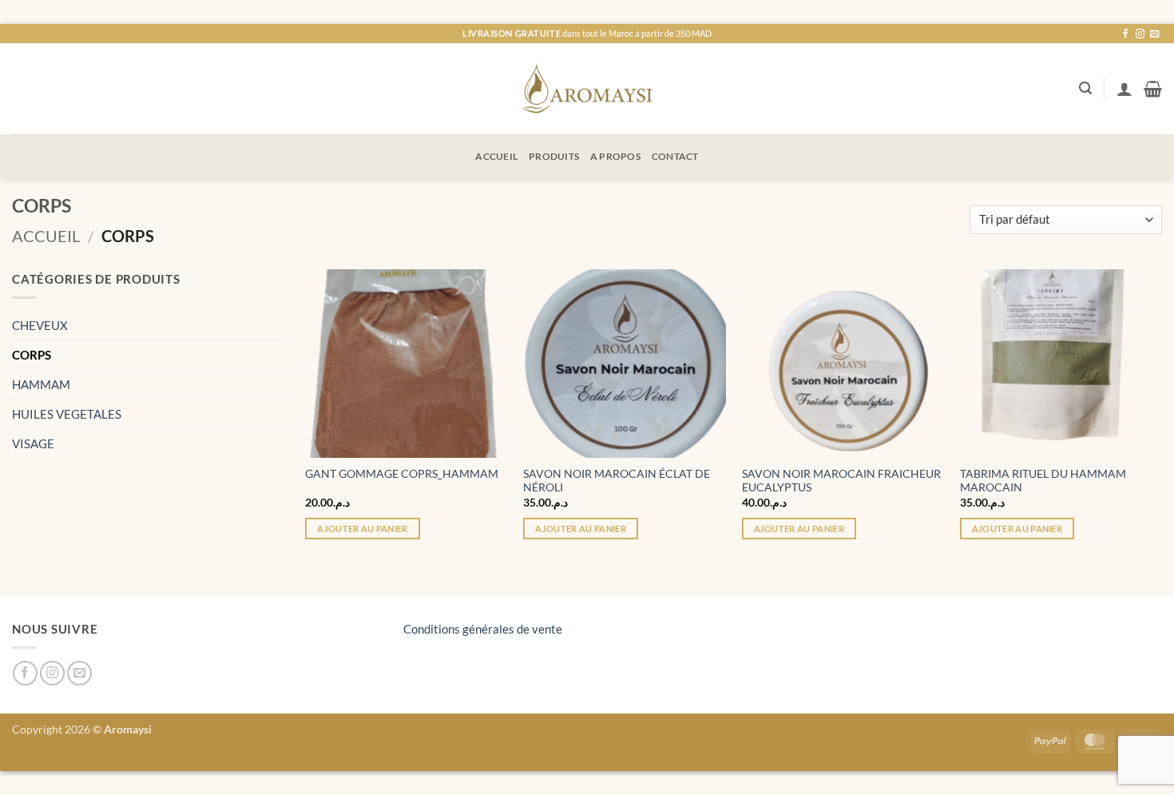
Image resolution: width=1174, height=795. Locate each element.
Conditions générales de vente (482, 629)
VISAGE (33, 443)
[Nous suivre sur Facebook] (1125, 34)
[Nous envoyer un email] (1154, 34)
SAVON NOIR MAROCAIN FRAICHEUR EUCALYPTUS (841, 481)
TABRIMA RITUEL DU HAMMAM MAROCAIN (1043, 481)
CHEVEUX (40, 325)
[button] (1085, 88)
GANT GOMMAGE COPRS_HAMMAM (401, 473)
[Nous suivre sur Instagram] (1140, 34)
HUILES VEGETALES (66, 414)
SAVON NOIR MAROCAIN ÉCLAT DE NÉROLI (616, 481)
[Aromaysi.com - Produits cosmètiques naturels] (587, 89)
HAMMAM (41, 384)
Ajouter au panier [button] (362, 528)
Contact (675, 156)
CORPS (31, 355)
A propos (615, 156)
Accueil (496, 156)
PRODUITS (554, 156)
